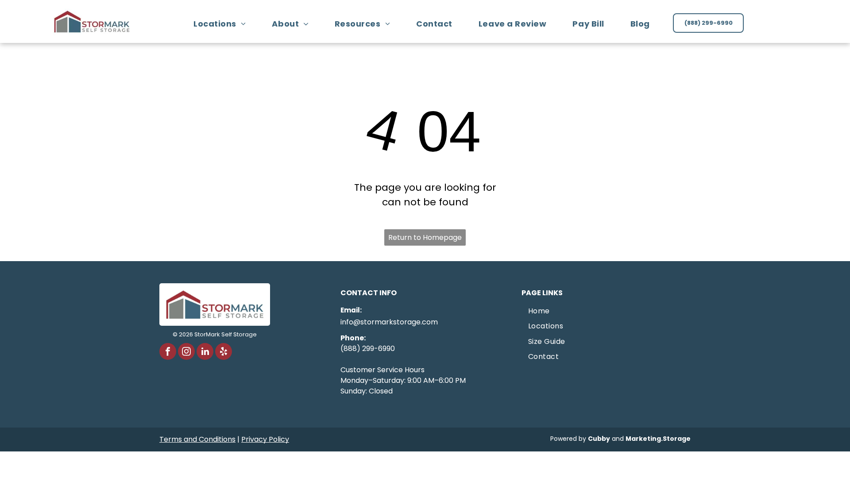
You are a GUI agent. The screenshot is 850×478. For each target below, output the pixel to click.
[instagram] (186, 352)
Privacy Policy (265, 439)
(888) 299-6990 (367, 348)
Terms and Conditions (197, 439)
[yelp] (223, 352)
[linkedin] (205, 352)
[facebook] (167, 352)
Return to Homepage (425, 237)
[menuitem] (223, 24)
